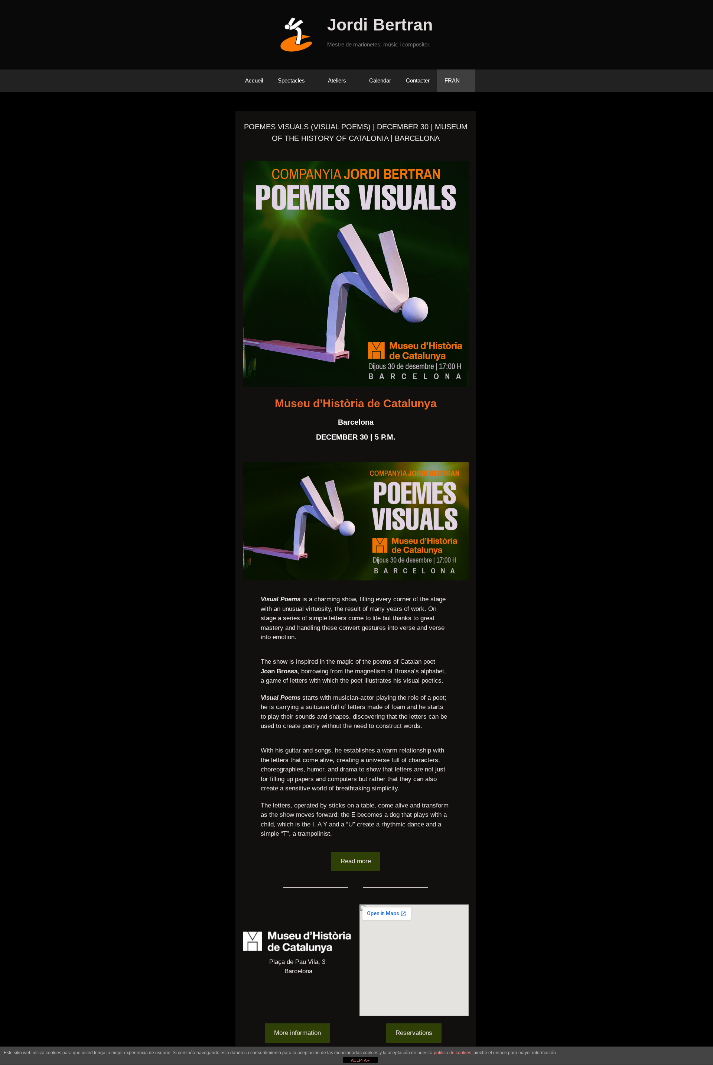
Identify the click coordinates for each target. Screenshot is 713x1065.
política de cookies (452, 1052)
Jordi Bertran (380, 24)
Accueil (254, 80)
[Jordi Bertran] (299, 34)
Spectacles (291, 80)
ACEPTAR (360, 1060)
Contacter (418, 80)
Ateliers (337, 80)
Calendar (380, 80)
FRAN (452, 80)
